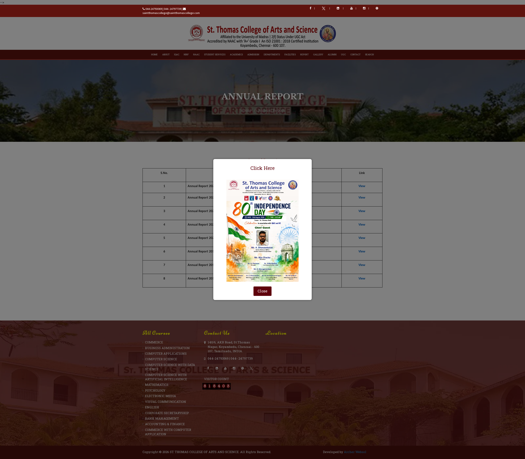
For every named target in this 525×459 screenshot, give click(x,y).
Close (262, 291)
